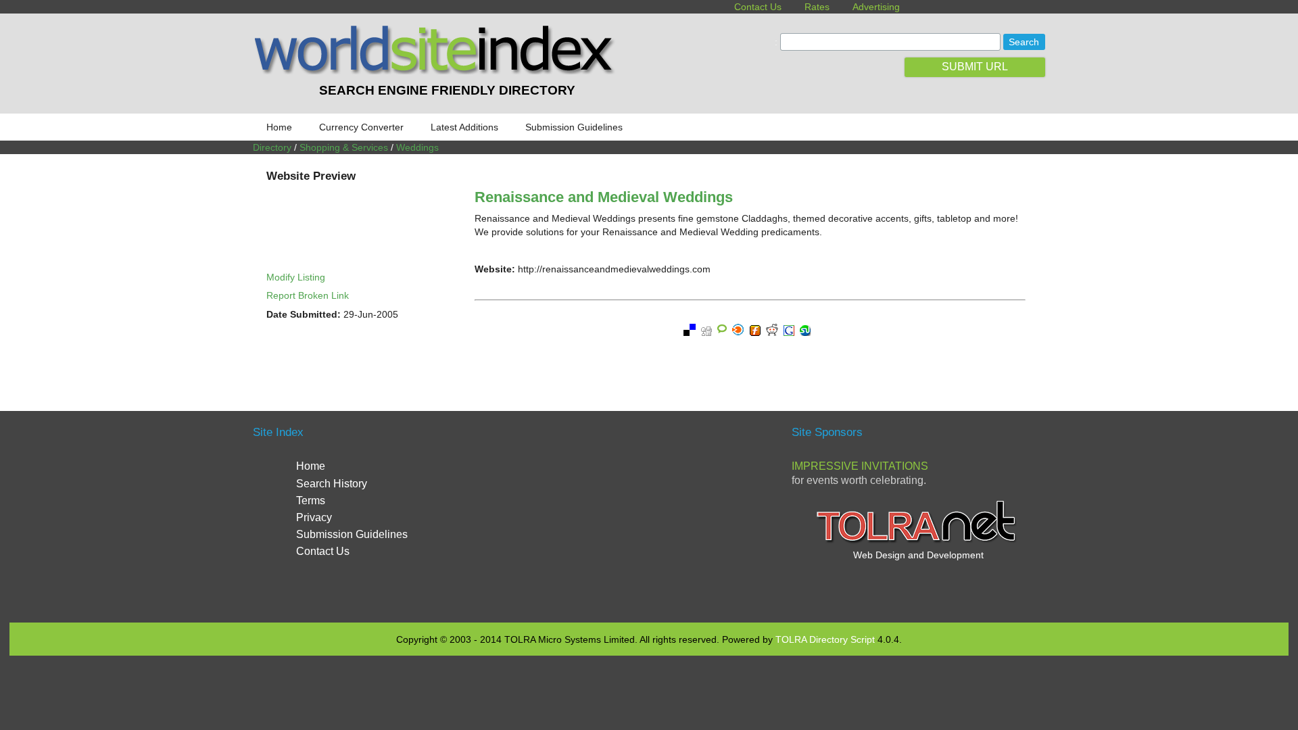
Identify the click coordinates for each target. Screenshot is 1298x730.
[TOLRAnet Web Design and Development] (918, 541)
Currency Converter (361, 127)
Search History (331, 483)
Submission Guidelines (574, 127)
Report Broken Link (307, 295)
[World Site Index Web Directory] (437, 71)
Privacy (314, 517)
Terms (310, 500)
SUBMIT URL (975, 66)
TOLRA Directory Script (825, 639)
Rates (817, 6)
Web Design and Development (918, 555)
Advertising (876, 6)
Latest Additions (464, 127)
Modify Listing (295, 277)
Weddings (417, 147)
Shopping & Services (343, 147)
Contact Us (758, 6)
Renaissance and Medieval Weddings (604, 197)
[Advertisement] (649, 515)
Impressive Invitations (860, 466)
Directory (272, 147)
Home (279, 127)
